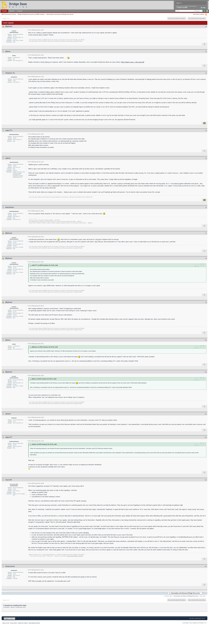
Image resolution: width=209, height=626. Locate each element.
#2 (206, 51)
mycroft (8, 480)
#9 (206, 302)
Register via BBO (182, 7)
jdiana (7, 51)
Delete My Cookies (23, 622)
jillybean (8, 26)
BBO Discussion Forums (9, 14)
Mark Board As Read (34, 622)
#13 (206, 437)
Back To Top (6, 622)
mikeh (7, 158)
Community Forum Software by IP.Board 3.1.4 (194, 622)
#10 (206, 340)
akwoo (8, 414)
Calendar (19, 11)
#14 (206, 480)
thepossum (10, 566)
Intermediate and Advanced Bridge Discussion (60, 14)
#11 (206, 372)
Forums (4, 11)
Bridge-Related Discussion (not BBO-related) (31, 14)
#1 (206, 26)
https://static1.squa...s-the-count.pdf (132, 62)
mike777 (8, 130)
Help (203, 7)
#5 (206, 158)
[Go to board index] (15, 5)
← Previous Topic (167, 596)
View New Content (198, 14)
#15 (206, 566)
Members (12, 11)
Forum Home (13, 622)
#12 (206, 414)
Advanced (207, 11)
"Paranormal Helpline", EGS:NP (74, 556)
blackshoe (9, 207)
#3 (206, 73)
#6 (206, 207)
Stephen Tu (10, 73)
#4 (206, 130)
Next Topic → (203, 596)
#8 (206, 258)
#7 (206, 233)
